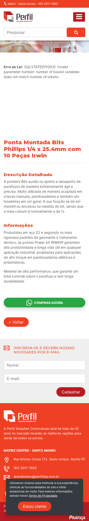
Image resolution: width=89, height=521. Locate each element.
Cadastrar (71, 391)
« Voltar (16, 322)
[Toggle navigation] (79, 17)
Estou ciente (34, 506)
